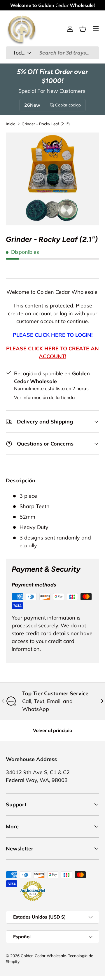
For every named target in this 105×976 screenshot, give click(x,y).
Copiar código (68, 105)
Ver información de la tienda (44, 397)
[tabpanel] (52, 520)
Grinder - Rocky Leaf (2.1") (46, 124)
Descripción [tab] (20, 480)
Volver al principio (52, 730)
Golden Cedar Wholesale (43, 955)
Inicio (10, 124)
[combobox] (52, 52)
